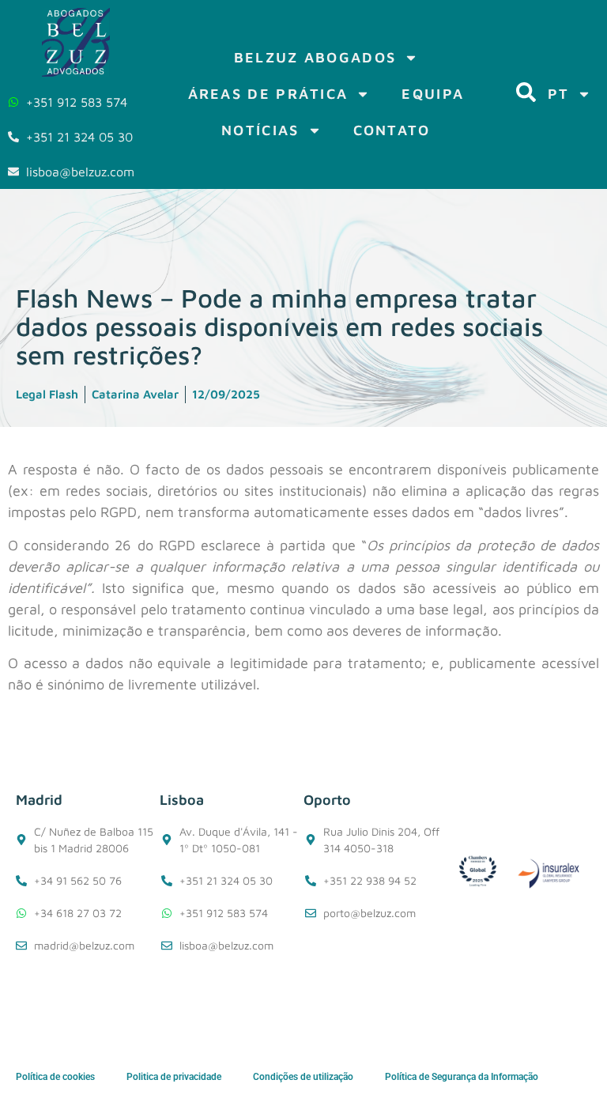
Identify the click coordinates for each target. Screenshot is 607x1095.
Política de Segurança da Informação (461, 1076)
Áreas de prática (268, 93)
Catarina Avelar (135, 394)
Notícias (260, 130)
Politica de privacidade (173, 1076)
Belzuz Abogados (315, 57)
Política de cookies (55, 1076)
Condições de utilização (303, 1076)
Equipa (433, 93)
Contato (392, 130)
